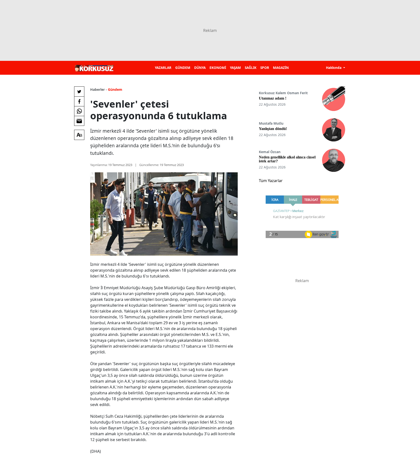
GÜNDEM (182, 67)
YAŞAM (235, 67)
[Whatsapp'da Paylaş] (79, 111)
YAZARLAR (163, 67)
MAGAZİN (281, 67)
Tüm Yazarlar (271, 180)
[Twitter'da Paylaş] (79, 91)
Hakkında (334, 67)
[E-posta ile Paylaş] (79, 121)
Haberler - (98, 89)
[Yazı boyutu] (79, 135)
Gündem (115, 89)
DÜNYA (200, 67)
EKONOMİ (218, 67)
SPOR (264, 67)
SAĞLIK (250, 67)
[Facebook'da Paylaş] (79, 101)
